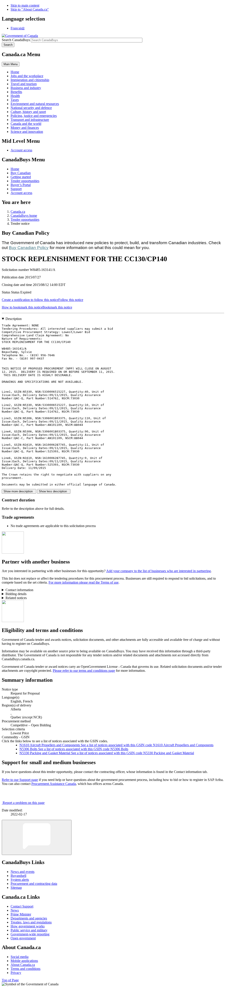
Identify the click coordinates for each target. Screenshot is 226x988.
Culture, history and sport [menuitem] (28, 112)
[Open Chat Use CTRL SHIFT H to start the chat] (37, 837)
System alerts (20, 879)
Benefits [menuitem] (16, 92)
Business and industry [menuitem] (26, 88)
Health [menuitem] (15, 96)
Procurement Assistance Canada (53, 784)
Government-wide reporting (30, 934)
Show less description (54, 491)
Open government (23, 938)
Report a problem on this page (24, 803)
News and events (22, 872)
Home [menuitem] (15, 72)
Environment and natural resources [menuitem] (35, 104)
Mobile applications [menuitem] (24, 961)
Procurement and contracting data (34, 883)
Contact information (19, 590)
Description (14, 319)
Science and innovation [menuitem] (27, 131)
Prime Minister (21, 914)
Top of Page (10, 980)
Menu (11, 64)
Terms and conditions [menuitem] (25, 969)
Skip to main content (25, 5)
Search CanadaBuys (16, 40)
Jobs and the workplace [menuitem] (27, 76)
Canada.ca (18, 211)
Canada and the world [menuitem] (26, 124)
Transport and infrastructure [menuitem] (30, 120)
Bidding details (16, 594)
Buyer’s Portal (21, 185)
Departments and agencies (29, 918)
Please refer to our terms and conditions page (84, 670)
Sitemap (16, 887)
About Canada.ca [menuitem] (23, 965)
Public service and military (29, 930)
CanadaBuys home (24, 215)
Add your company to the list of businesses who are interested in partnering (158, 571)
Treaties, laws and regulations (31, 922)
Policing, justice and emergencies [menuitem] (34, 116)
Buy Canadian (21, 173)
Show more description (19, 491)
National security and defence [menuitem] (31, 108)
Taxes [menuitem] (15, 100)
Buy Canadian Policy (29, 247)
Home (15, 169)
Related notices (16, 598)
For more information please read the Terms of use (84, 582)
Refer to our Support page (20, 780)
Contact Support (22, 906)
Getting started (21, 177)
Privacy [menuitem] (16, 973)
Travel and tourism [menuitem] (24, 84)
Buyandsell (18, 876)
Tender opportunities (25, 181)
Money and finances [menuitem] (25, 127)
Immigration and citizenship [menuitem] (30, 80)
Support (16, 189)
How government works (28, 926)
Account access (21, 150)
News (15, 910)
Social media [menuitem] (19, 957)
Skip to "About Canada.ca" (30, 9)
